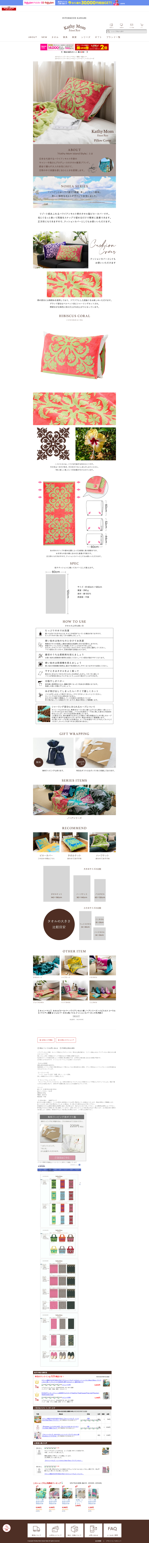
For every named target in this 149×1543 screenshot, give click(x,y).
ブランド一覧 (113, 37)
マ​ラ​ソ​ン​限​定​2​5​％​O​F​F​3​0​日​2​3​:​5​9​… (40, 1502)
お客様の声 (121, 27)
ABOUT (32, 37)
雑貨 (74, 37)
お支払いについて (55, 1535)
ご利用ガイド (111, 27)
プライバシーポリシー (113, 1541)
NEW (44, 37)
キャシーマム (71, 57)
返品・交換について (74, 1535)
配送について (36, 1535)
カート (142, 27)
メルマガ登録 (131, 27)
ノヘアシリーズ (89, 58)
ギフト (98, 37)
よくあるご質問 (112, 1535)
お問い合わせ (93, 1535)
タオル (55, 37)
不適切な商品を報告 (68, 1048)
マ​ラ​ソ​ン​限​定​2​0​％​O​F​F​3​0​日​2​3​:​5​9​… (53, 1502)
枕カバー (84, 57)
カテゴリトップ (60, 57)
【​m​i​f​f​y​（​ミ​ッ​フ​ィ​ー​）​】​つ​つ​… (79, 1501)
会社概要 (98, 1541)
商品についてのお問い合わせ (49, 1048)
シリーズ (86, 37)
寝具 (65, 37)
